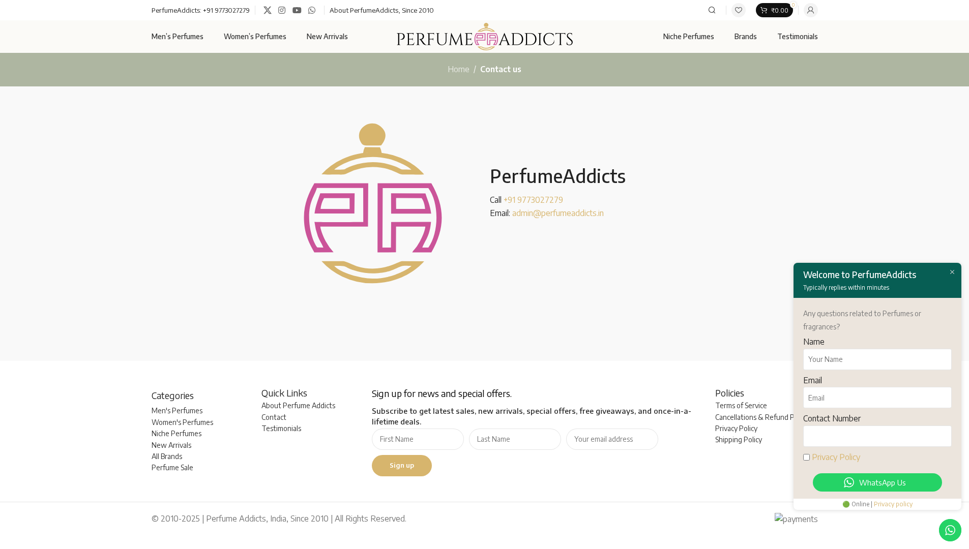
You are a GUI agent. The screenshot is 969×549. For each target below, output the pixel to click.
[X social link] (267, 10)
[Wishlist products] (738, 10)
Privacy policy (893, 504)
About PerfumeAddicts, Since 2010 (382, 10)
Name (814, 342)
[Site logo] (485, 35)
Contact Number (832, 418)
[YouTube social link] (297, 10)
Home (458, 69)
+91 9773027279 (226, 10)
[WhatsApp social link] (311, 10)
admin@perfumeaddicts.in (558, 213)
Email (812, 380)
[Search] (712, 10)
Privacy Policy (836, 457)
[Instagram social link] (282, 10)
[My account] (811, 10)
